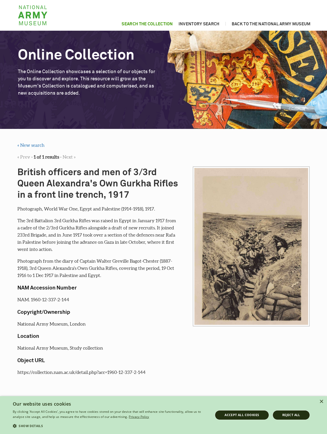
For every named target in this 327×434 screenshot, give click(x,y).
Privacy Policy (139, 417)
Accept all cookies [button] (242, 415)
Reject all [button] (291, 415)
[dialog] (163, 415)
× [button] (321, 402)
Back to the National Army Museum (271, 24)
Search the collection (147, 24)
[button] (110, 426)
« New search (30, 145)
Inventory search (199, 24)
